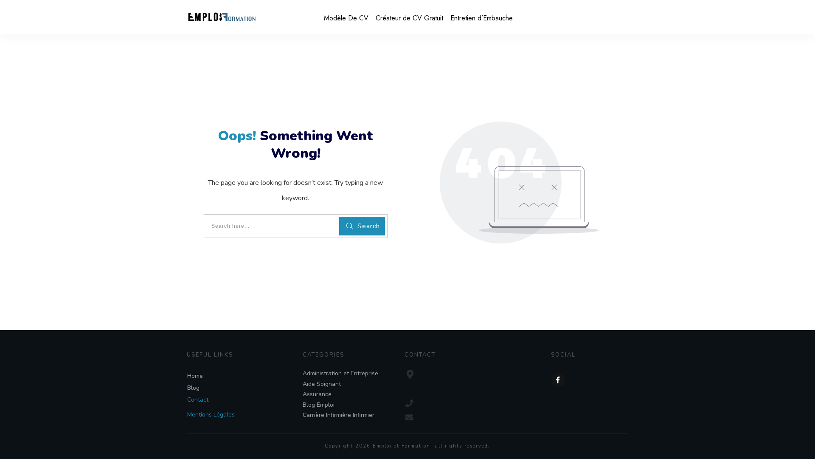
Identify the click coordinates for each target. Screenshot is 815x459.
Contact (197, 400)
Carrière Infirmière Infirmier (338, 415)
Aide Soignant (322, 384)
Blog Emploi (318, 405)
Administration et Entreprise (340, 373)
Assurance (317, 394)
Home (195, 376)
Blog (193, 388)
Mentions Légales (211, 415)
